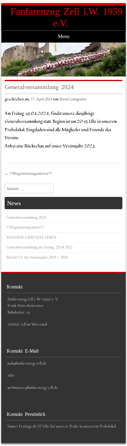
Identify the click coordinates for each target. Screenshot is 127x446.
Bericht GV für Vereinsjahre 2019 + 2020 (37, 257)
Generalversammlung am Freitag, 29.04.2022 (39, 247)
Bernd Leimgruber (72, 99)
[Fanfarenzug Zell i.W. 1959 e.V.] (63, 59)
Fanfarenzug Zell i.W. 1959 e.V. (66, 17)
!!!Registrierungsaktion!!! (28, 173)
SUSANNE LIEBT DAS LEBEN (31, 237)
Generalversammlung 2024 (26, 217)
